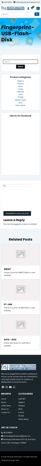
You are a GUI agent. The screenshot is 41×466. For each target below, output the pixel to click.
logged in (17, 224)
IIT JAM (20, 97)
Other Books (20, 105)
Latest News (6, 405)
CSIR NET (20, 92)
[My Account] (28, 8)
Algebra (20, 81)
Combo (20, 89)
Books (20, 86)
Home (3, 399)
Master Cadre (20, 100)
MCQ (20, 103)
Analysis (20, 83)
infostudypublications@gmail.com (28, 2)
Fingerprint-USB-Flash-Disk (17, 213)
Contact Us (5, 412)
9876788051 (8, 2)
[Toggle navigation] (38, 8)
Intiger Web (15, 460)
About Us (5, 409)
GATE (21, 94)
